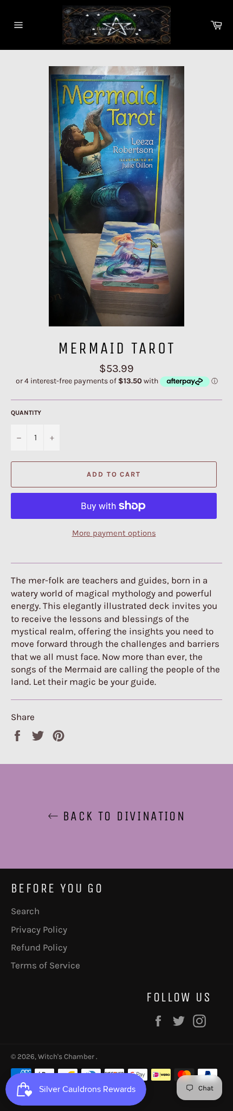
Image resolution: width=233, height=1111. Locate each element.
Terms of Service (45, 965)
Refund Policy (39, 947)
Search (25, 911)
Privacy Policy (39, 929)
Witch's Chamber (67, 1056)
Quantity (26, 412)
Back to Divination (122, 816)
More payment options (114, 533)
